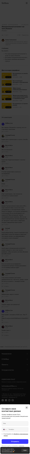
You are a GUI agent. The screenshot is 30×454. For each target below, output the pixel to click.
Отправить (15, 441)
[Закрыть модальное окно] (26, 407)
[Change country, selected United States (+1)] (5, 429)
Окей (24, 450)
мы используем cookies (7, 451)
